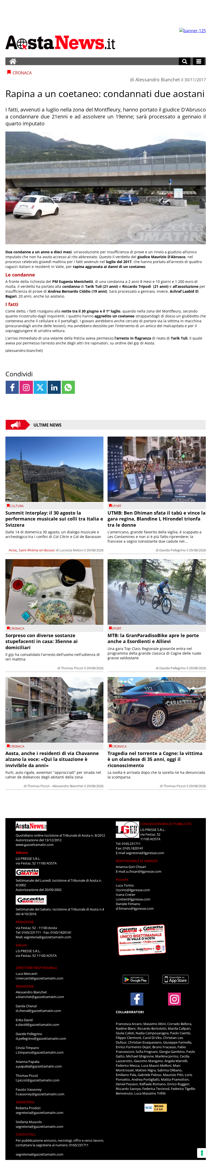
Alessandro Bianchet (157, 79)
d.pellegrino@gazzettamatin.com (41, 1038)
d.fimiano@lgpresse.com (135, 908)
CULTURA (17, 506)
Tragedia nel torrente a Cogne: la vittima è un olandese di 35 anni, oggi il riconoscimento (155, 759)
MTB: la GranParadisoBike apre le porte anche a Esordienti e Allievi (153, 638)
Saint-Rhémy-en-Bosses (37, 550)
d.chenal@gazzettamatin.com (38, 1010)
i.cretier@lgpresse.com (133, 899)
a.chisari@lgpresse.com (143, 871)
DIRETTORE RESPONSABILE (36, 967)
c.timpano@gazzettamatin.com (40, 1052)
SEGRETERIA (25, 1102)
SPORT (116, 506)
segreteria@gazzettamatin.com (47, 937)
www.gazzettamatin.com (35, 844)
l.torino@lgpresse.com (133, 890)
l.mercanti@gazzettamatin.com (39, 978)
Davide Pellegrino (172, 550)
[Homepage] (13, 61)
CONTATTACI (26, 1134)
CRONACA (17, 628)
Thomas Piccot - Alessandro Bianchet (55, 786)
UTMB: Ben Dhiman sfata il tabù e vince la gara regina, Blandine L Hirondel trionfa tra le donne (157, 519)
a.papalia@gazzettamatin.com (39, 1066)
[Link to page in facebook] (12, 387)
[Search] (184, 61)
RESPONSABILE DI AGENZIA (137, 861)
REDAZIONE (25, 922)
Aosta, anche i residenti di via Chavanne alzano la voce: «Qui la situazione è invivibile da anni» (52, 759)
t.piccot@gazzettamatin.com (37, 1080)
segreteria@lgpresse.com (145, 853)
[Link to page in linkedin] (54, 387)
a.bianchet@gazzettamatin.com (40, 996)
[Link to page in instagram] (26, 387)
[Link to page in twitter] (40, 387)
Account (122, 879)
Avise (13, 550)
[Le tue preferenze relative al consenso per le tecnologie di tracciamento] (202, 1153)
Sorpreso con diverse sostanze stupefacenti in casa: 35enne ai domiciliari (41, 641)
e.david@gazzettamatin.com (37, 1024)
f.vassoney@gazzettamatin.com (40, 1094)
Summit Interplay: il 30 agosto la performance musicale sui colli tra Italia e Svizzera (54, 519)
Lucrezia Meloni (71, 550)
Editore (22, 852)
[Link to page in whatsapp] (68, 387)
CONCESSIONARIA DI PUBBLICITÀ (165, 823)
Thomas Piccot (72, 668)
